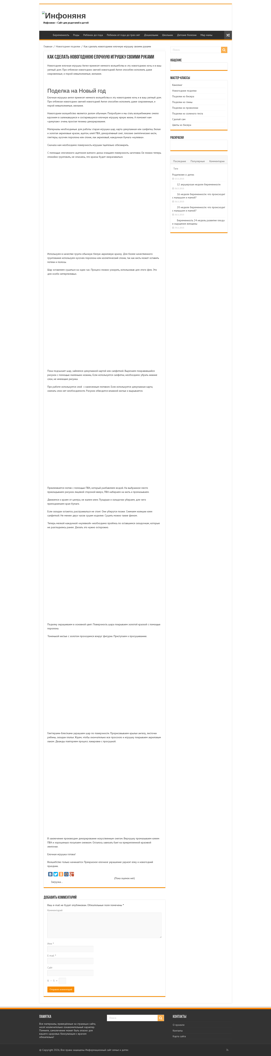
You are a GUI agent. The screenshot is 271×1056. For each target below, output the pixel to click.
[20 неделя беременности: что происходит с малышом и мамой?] (173, 207)
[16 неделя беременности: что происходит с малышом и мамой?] (173, 194)
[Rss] (227, 1050)
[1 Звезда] (54, 878)
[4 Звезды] (95, 878)
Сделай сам (178, 119)
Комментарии (217, 161)
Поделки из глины (182, 102)
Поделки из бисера (183, 96)
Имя (50, 943)
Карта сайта (179, 1036)
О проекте (179, 1025)
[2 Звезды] (67, 878)
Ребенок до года (93, 35)
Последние (179, 161)
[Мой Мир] (66, 874)
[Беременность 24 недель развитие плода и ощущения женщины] (173, 220)
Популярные (198, 161)
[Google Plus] (72, 874)
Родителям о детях (183, 174)
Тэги (175, 168)
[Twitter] (55, 874)
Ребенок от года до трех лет (123, 35)
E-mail (51, 955)
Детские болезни (187, 35)
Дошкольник (151, 35)
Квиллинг (177, 85)
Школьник (167, 35)
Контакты (178, 1030)
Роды (76, 35)
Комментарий (54, 910)
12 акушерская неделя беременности (198, 184)
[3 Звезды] (81, 878)
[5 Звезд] (108, 878)
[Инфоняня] (64, 15)
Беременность (61, 35)
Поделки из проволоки (185, 107)
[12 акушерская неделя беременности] (173, 184)
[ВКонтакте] (50, 874)
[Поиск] (224, 50)
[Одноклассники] (61, 874)
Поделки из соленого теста (187, 113)
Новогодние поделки (68, 46)
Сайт (49, 967)
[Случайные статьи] (228, 35)
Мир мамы (206, 35)
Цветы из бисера (181, 125)
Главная (46, 35)
